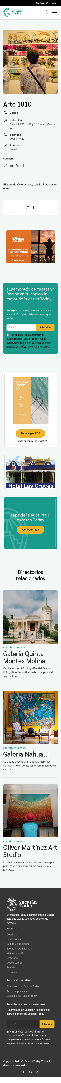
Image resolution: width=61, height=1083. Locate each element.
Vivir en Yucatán (15, 953)
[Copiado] (5, 166)
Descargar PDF (30, 433)
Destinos (12, 934)
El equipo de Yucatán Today (22, 995)
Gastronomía (14, 939)
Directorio (12, 957)
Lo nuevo (12, 972)
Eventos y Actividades (19, 948)
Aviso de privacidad (18, 991)
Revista (11, 967)
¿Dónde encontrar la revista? (30, 441)
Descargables (14, 962)
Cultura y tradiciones (18, 943)
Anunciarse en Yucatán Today (23, 986)
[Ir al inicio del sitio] (13, 15)
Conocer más (30, 529)
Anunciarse (42, 3)
